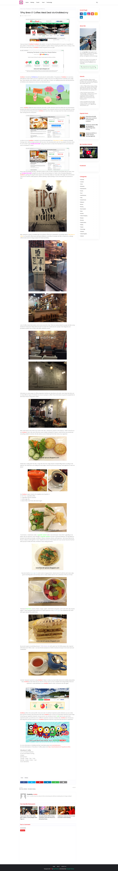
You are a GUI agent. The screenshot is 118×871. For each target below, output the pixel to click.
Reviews (26, 777)
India (81, 197)
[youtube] (92, 13)
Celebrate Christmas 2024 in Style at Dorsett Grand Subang (66, 816)
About (58, 866)
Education (82, 186)
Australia (82, 179)
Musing (81, 206)
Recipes (82, 218)
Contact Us (63, 866)
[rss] (96, 13)
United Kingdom (83, 233)
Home (21, 8)
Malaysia (82, 202)
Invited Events (83, 199)
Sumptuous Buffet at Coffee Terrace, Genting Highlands (91, 134)
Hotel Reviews (83, 195)
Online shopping (83, 215)
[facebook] (81, 13)
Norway (82, 213)
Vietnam (82, 236)
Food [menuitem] (43, 2)
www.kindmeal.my (56, 745)
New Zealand (83, 209)
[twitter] (85, 13)
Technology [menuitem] (49, 2)
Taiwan (81, 227)
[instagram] (88, 13)
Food (24, 8)
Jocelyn (22, 15)
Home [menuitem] (27, 2)
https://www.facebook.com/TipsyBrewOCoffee (59, 747)
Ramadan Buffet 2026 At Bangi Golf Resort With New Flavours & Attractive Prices (47, 817)
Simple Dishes (83, 222)
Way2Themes (56, 868)
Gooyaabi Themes (70, 868)
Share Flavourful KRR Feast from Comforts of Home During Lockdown (91, 119)
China (81, 184)
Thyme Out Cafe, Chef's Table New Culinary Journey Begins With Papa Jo (28, 817)
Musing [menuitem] (32, 2)
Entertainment (83, 188)
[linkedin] (81, 17)
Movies (81, 204)
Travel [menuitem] (37, 2)
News (81, 211)
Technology (82, 229)
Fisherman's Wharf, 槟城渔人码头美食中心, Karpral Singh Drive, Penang (92, 127)
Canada (82, 181)
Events (81, 190)
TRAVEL (81, 224)
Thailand (82, 231)
